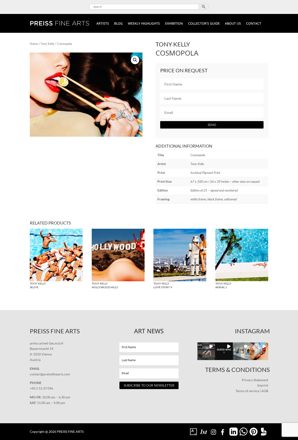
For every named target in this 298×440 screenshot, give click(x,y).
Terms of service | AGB (252, 391)
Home (34, 44)
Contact (253, 24)
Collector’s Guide (204, 24)
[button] (135, 60)
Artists (102, 24)
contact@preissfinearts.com (50, 374)
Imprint (262, 385)
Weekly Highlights (144, 24)
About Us (233, 24)
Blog (118, 24)
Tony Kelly (47, 44)
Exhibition (174, 24)
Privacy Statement (255, 380)
